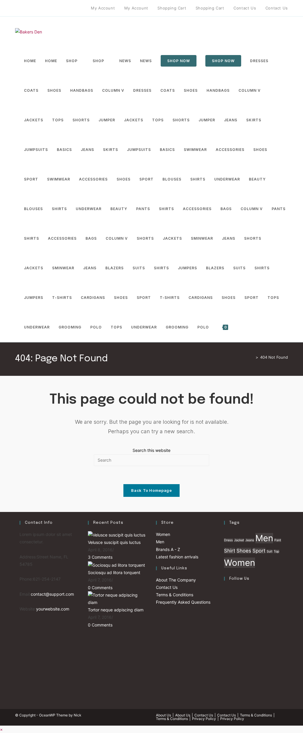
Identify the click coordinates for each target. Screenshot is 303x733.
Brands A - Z (168, 549)
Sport (258, 551)
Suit (270, 551)
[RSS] (64, 8)
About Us (163, 715)
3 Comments (100, 557)
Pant (277, 540)
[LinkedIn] (225, 636)
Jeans (249, 540)
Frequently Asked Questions (183, 602)
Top (276, 551)
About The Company (176, 579)
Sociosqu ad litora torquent (114, 572)
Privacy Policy (204, 718)
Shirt (229, 551)
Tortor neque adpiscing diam (116, 609)
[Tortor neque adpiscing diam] (117, 598)
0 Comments (100, 587)
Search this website (151, 450)
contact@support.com (52, 594)
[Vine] (57, 8)
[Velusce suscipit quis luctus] (116, 534)
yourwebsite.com (52, 608)
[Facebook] (23, 8)
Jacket (239, 540)
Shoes (243, 551)
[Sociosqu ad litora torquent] (116, 564)
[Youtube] (50, 8)
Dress (228, 540)
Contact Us (167, 587)
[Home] (252, 357)
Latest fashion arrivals (177, 556)
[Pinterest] (30, 8)
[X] (17, 8)
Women (163, 534)
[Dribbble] (37, 8)
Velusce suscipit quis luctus (114, 542)
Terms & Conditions (174, 594)
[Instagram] (44, 8)
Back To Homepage (151, 490)
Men (160, 541)
